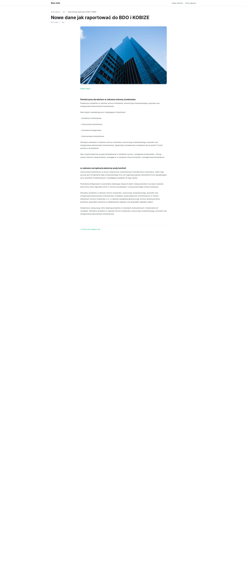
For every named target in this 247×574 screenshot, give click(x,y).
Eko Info (55, 3)
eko (64, 12)
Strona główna (190, 3)
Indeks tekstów (177, 3)
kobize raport (85, 89)
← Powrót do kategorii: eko (90, 229)
